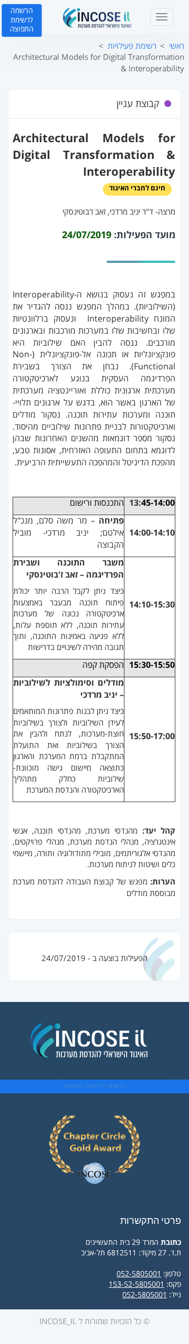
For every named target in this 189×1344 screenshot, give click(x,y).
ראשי (176, 46)
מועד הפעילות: (144, 235)
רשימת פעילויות (132, 46)
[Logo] (97, 18)
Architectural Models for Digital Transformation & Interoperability (98, 62)
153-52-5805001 (136, 1284)
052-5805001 (139, 1274)
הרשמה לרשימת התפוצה (22, 20)
